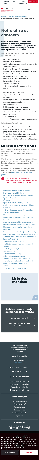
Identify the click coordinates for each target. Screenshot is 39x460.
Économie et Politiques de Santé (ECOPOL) (19, 195)
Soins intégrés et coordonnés (14, 256)
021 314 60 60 (19, 362)
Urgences (33, 2)
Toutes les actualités (19, 368)
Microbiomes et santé (11, 212)
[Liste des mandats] (36, 297)
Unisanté (4, 16)
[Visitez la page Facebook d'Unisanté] (22, 428)
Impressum (20, 415)
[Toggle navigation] (34, 9)
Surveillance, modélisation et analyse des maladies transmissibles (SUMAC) (18, 262)
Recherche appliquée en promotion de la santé (20, 234)
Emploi (14, 2)
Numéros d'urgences (19, 401)
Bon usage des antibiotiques (13, 193)
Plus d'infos (10, 452)
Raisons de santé (19, 318)
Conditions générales (19, 412)
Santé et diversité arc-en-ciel (14, 241)
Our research (23, 2)
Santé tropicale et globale (13, 248)
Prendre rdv (6, 2)
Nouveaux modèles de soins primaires (17, 214)
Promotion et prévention (19, 384)
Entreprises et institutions (18, 16)
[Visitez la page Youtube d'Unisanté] (28, 428)
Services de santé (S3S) (12, 253)
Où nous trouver (20, 407)
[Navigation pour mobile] (33, 9)
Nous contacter (19, 372)
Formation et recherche (19, 387)
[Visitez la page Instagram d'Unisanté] (11, 428)
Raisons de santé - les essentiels (19, 325)
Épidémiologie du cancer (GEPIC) (15, 202)
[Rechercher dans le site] (29, 9)
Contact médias (19, 410)
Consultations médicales (19, 381)
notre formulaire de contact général (16, 173)
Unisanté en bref (20, 404)
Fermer (29, 452)
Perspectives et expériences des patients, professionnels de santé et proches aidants (19, 223)
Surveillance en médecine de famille (16, 258)
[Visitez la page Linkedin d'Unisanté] (16, 428)
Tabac (5, 265)
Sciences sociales (9, 251)
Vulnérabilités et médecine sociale (16, 268)
